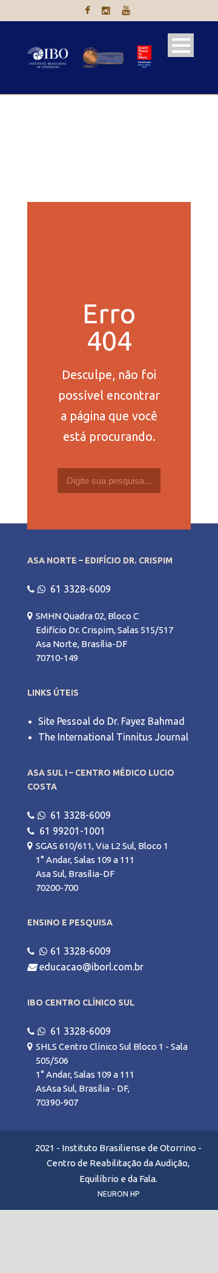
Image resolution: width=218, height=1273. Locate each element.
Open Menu (181, 45)
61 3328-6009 (80, 588)
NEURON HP (118, 1194)
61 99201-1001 (72, 830)
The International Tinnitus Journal (113, 736)
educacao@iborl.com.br (91, 966)
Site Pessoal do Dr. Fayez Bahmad (111, 721)
